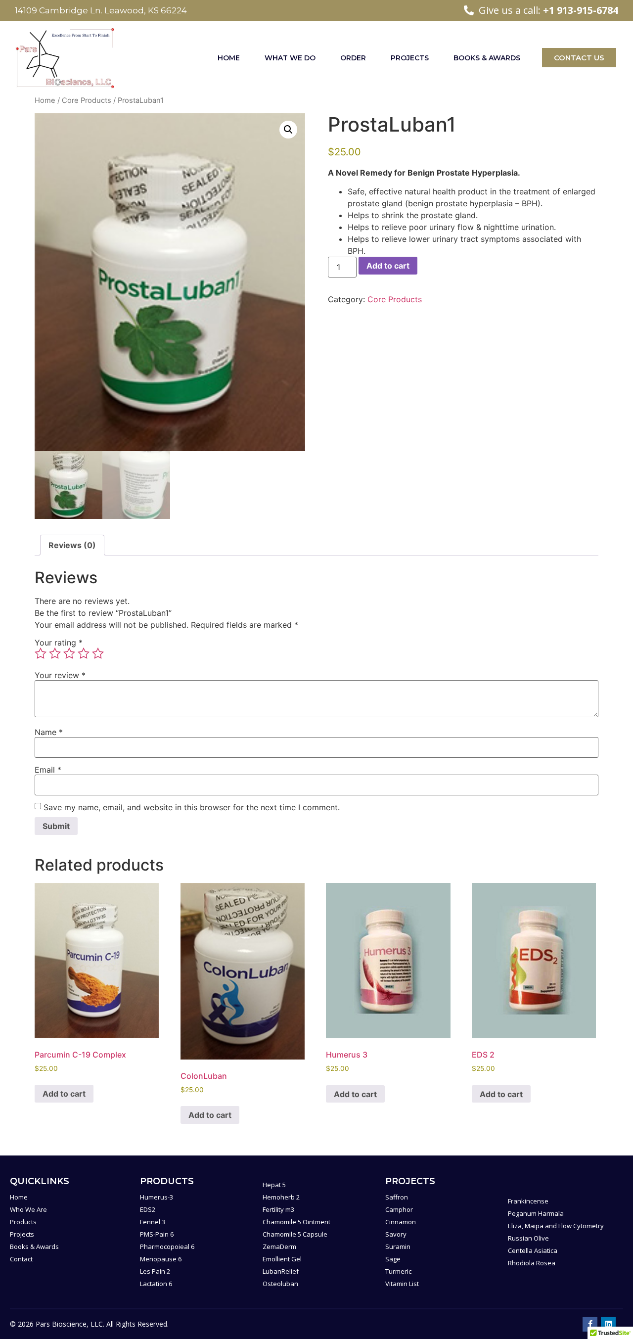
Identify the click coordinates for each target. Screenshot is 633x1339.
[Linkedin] (608, 1324)
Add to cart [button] (64, 1094)
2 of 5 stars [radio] (55, 653)
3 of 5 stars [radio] (69, 653)
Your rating (59, 642)
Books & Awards (486, 57)
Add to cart (387, 266)
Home (229, 57)
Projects (410, 57)
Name (49, 732)
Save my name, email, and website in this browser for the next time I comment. (192, 807)
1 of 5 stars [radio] (40, 653)
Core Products (86, 100)
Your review (60, 675)
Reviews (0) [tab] (72, 545)
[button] (288, 130)
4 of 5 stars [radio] (84, 653)
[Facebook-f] (590, 1324)
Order (353, 57)
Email (48, 770)
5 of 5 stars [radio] (98, 653)
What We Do (290, 57)
